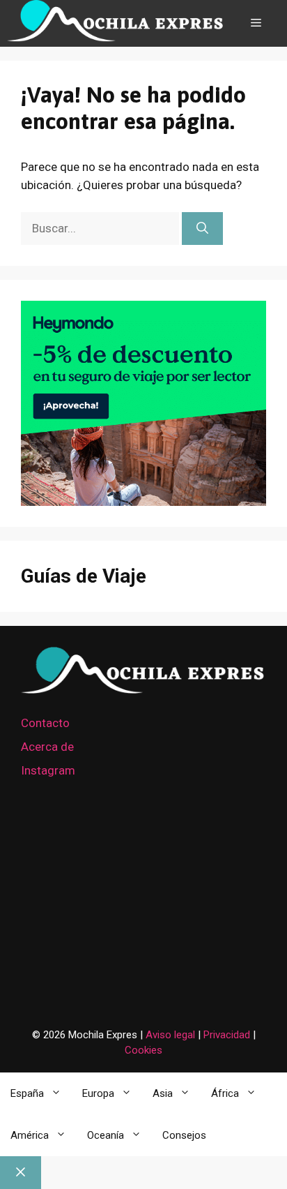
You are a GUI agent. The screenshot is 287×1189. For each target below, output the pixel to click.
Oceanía (105, 1135)
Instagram (48, 770)
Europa (98, 1093)
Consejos (184, 1135)
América (29, 1135)
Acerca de (47, 747)
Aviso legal (170, 1035)
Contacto (45, 723)
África (225, 1093)
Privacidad (228, 1035)
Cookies (143, 1050)
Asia (163, 1093)
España (27, 1093)
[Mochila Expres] (116, 23)
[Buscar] (202, 229)
